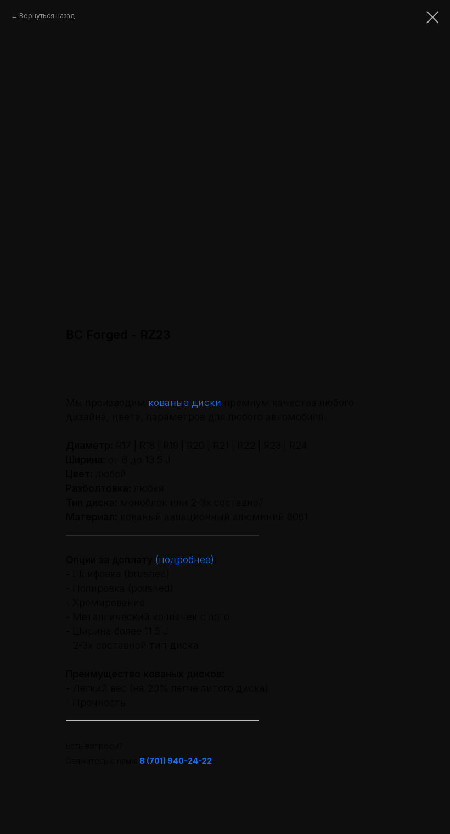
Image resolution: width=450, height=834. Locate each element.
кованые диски (184, 402)
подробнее (185, 559)
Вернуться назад (47, 16)
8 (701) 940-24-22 (175, 760)
